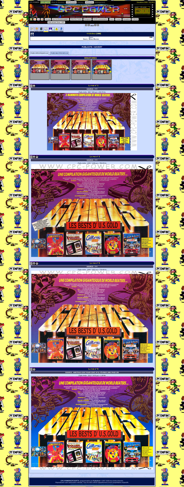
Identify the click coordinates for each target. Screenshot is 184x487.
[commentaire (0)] (61, 29)
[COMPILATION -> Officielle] (32, 35)
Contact (118, 19)
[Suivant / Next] (34, 87)
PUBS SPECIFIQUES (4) (39, 53)
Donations (126, 19)
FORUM (135, 19)
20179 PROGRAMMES (61, 19)
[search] (101, 14)
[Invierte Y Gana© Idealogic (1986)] (142, 17)
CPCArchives (71, 2)
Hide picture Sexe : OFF (56, 22)
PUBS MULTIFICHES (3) (59, 53)
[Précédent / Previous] (36, 158)
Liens (112, 19)
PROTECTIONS (76, 19)
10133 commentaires (100, 19)
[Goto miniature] (31, 87)
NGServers (89, 2)
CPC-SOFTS (45, 2)
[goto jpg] (39, 78)
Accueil (47, 19)
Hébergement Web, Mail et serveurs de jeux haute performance (92, 484)
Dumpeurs (87, 19)
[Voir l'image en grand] (92, 150)
